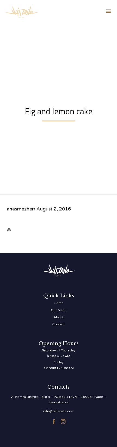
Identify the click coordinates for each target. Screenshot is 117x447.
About (58, 317)
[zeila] (21, 11)
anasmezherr (21, 209)
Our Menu (58, 310)
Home (58, 303)
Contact (58, 324)
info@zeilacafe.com (58, 411)
